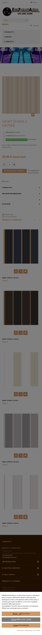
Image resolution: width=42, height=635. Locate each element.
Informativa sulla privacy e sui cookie (28, 631)
